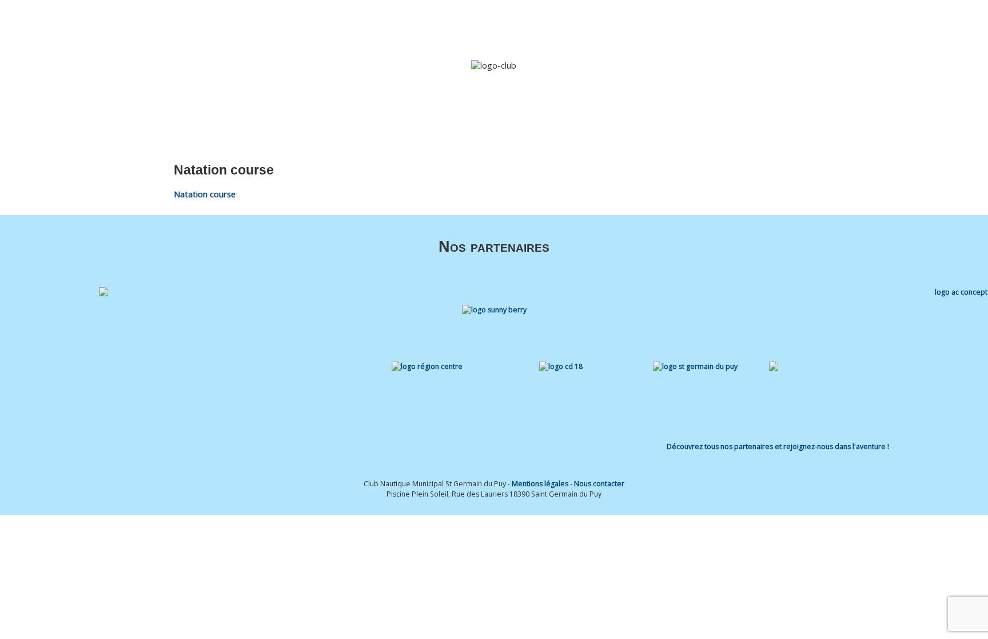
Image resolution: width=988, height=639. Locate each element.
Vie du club (736, 24)
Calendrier (687, 24)
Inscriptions (636, 24)
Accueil (435, 24)
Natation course (205, 194)
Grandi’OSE (583, 24)
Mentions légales (540, 484)
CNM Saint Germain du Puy (164, 23)
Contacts (795, 24)
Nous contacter (599, 484)
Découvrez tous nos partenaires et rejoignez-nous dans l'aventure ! (778, 446)
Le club (472, 24)
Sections (524, 24)
